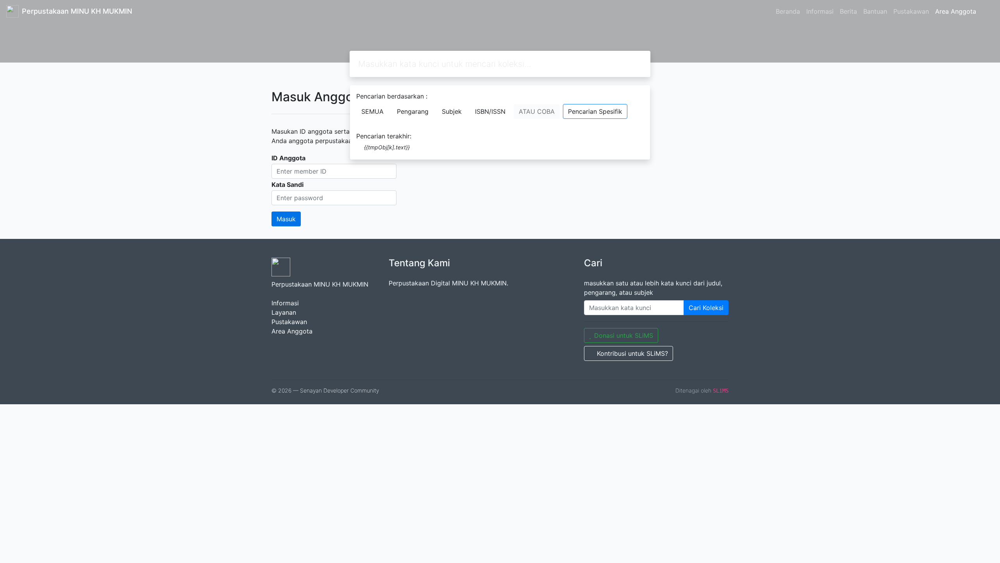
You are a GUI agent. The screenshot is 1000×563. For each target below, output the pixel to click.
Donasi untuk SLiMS (623, 335)
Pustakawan (911, 11)
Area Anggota (955, 11)
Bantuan (875, 11)
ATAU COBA (537, 111)
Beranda (788, 11)
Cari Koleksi (706, 308)
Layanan (283, 312)
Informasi (820, 11)
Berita (848, 11)
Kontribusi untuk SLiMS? (632, 353)
